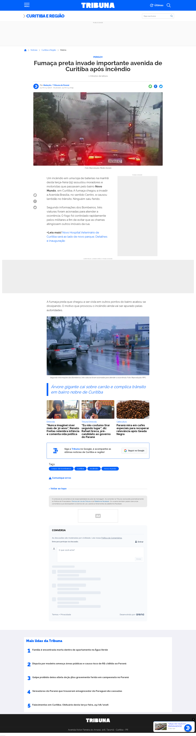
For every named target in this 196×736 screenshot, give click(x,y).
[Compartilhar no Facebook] (155, 86)
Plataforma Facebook (101, 501)
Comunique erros (61, 478)
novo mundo (110, 468)
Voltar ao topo (59, 488)
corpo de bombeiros (61, 468)
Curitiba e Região (45, 15)
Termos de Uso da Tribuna (81, 501)
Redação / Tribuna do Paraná (56, 85)
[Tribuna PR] (98, 720)
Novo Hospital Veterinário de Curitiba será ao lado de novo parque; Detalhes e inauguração (77, 236)
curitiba (80, 468)
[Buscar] (171, 15)
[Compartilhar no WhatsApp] (150, 86)
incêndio (94, 468)
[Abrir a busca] (168, 5)
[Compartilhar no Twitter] (161, 86)
